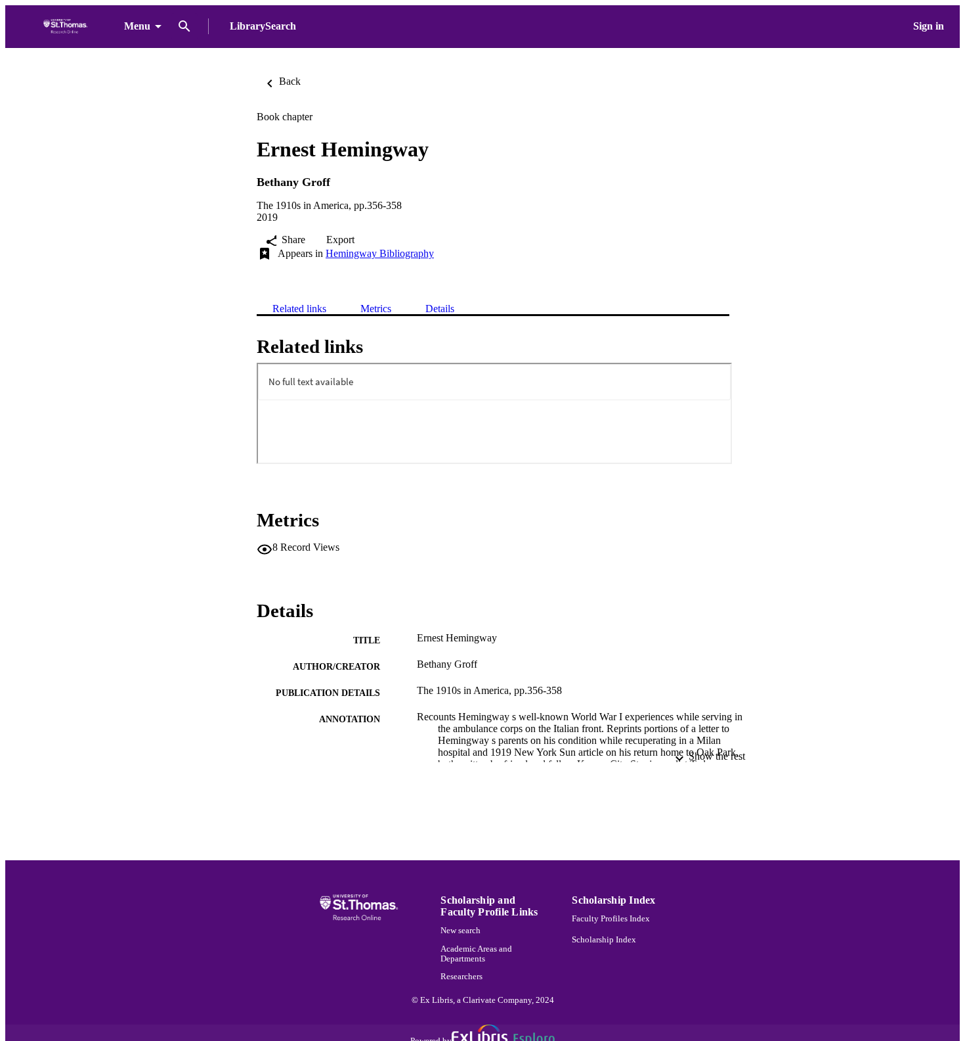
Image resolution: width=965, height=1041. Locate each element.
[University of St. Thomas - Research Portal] (67, 26)
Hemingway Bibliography (380, 253)
